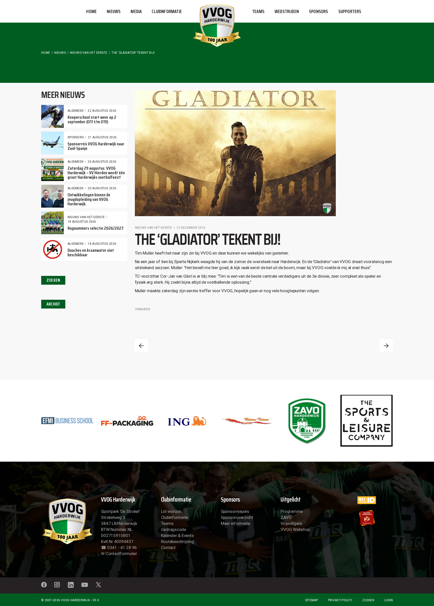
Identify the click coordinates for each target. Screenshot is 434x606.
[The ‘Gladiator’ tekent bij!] (235, 153)
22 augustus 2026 (102, 110)
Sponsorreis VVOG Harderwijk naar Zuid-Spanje (96, 146)
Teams (167, 523)
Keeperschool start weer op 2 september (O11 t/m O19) (92, 119)
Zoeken (368, 600)
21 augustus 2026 (102, 137)
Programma (292, 511)
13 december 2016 (190, 227)
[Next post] (386, 345)
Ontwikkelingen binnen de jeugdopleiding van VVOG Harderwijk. (89, 199)
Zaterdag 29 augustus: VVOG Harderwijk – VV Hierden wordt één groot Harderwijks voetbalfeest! (96, 173)
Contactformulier (121, 553)
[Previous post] (141, 345)
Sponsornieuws (235, 511)
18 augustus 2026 (82, 221)
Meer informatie (235, 523)
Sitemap (311, 600)
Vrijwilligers (291, 523)
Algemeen (75, 110)
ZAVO (286, 517)
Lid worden (171, 511)
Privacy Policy (340, 600)
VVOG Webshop (295, 529)
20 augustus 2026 (102, 161)
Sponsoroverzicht (237, 517)
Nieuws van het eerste (88, 52)
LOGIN (388, 600)
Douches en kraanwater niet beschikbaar (91, 252)
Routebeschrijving (177, 541)
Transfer (142, 309)
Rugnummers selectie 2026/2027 (96, 228)
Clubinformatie (174, 517)
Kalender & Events (177, 535)
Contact (168, 547)
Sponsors (76, 137)
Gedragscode (173, 529)
